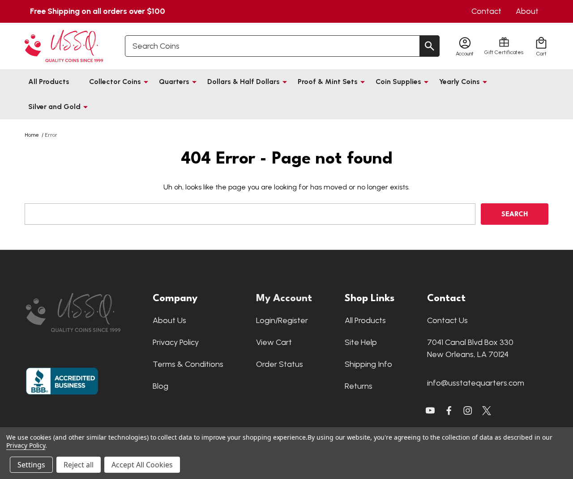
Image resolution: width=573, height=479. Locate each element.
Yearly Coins (459, 81)
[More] (146, 81)
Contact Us (447, 320)
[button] (85, 312)
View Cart (274, 342)
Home (32, 135)
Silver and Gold (54, 106)
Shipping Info (368, 364)
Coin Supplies (398, 81)
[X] (449, 411)
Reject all (79, 465)
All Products (48, 81)
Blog (160, 386)
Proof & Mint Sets (328, 81)
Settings (31, 465)
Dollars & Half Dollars (243, 81)
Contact (486, 11)
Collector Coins (115, 81)
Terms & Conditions (188, 364)
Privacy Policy (176, 342)
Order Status (279, 364)
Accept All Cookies (142, 465)
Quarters (174, 81)
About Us (169, 320)
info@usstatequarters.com (475, 383)
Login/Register (282, 320)
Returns (358, 386)
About (527, 11)
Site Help (361, 342)
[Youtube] (430, 411)
